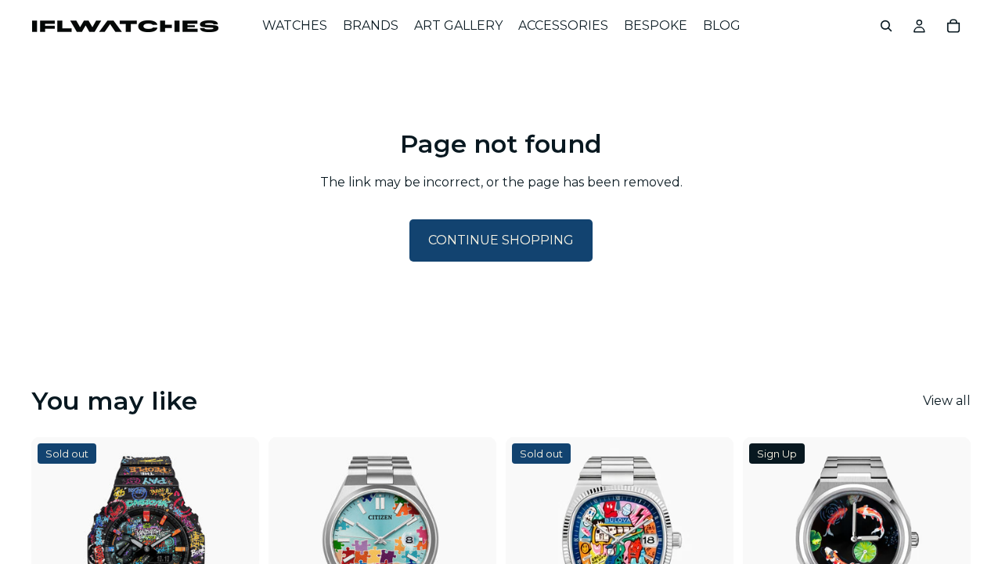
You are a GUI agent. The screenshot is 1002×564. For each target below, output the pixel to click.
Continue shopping (501, 240)
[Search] (886, 26)
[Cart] (953, 26)
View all (947, 400)
